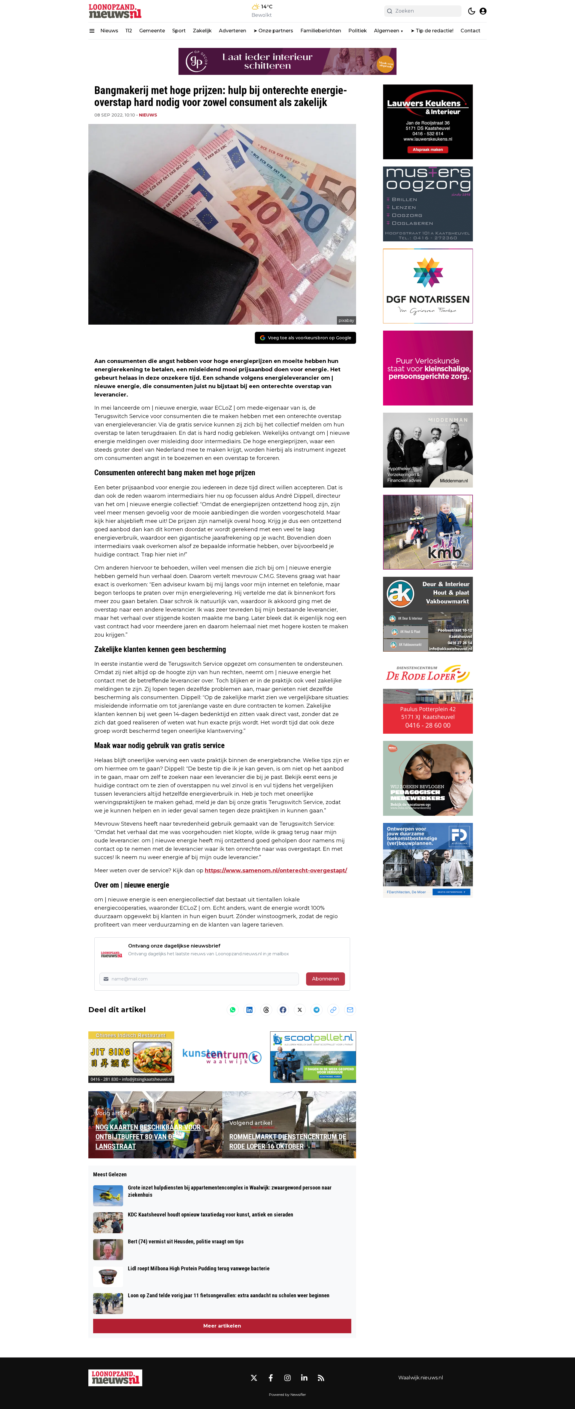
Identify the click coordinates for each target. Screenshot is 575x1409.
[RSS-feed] (321, 1377)
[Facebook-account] (270, 1377)
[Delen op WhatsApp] (233, 1010)
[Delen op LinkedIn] (249, 1010)
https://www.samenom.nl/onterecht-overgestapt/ (276, 870)
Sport (179, 31)
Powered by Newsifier (287, 1394)
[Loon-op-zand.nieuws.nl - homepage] (115, 11)
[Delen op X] (300, 1010)
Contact (470, 31)
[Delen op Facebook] (283, 1010)
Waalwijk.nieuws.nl (420, 1378)
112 (128, 31)
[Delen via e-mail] (350, 1010)
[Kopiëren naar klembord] (333, 1010)
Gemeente (152, 31)
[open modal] (483, 11)
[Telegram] (317, 1010)
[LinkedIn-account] (304, 1377)
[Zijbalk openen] (92, 30)
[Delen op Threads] (266, 1010)
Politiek (357, 31)
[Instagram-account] (287, 1377)
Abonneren (325, 979)
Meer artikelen (222, 1326)
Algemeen (386, 31)
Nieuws (109, 31)
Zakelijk (202, 31)
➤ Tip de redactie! (432, 31)
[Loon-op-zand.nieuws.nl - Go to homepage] (115, 1377)
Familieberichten (320, 31)
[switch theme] (471, 11)
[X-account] (254, 1377)
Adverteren (232, 31)
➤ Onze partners (273, 31)
